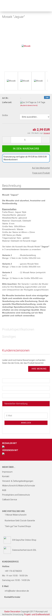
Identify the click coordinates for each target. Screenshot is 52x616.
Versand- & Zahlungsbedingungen (17, 481)
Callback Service (9, 499)
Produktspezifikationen (18, 329)
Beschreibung (11, 185)
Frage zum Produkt (41, 173)
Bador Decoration (12, 611)
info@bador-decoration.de (17, 591)
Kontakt (5, 476)
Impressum (7, 472)
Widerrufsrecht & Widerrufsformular (18, 485)
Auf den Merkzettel (41, 168)
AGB (4, 490)
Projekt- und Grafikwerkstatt (37, 614)
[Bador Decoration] (9, 6)
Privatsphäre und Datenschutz (16, 495)
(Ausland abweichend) (29, 105)
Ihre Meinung (39, 369)
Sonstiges (9, 336)
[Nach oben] (44, 611)
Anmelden (26, 423)
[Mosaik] (26, 46)
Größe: (5, 115)
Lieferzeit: (7, 102)
